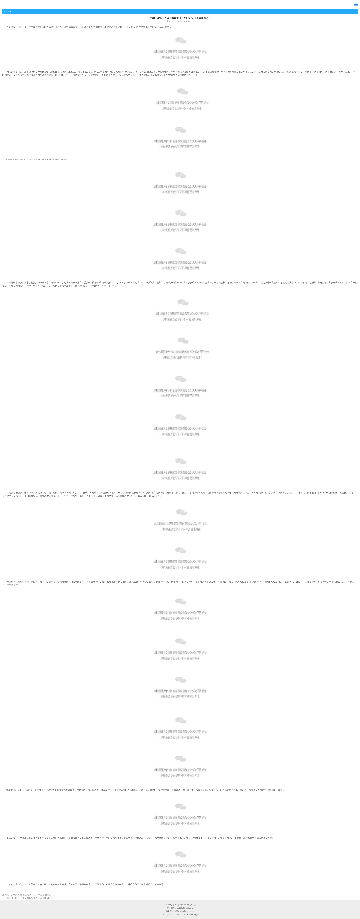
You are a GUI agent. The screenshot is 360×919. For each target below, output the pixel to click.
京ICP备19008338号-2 (171, 915)
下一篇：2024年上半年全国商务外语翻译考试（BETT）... (29, 898)
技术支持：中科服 (190, 915)
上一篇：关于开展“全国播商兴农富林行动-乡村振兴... (27, 895)
